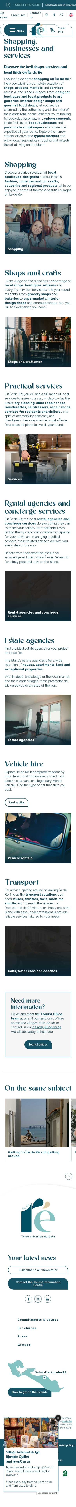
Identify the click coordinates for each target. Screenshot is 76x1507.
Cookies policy (64, 1445)
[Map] (46, 15)
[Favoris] (62, 15)
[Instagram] (38, 1300)
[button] (71, 15)
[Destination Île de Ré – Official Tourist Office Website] (38, 30)
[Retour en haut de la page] (68, 1176)
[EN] (71, 15)
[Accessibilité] (54, 15)
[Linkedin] (47, 1300)
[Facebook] (28, 1300)
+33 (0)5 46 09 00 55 (46, 1027)
